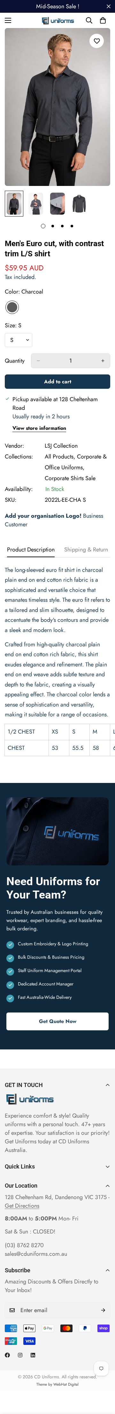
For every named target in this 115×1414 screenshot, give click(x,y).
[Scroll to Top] (103, 1380)
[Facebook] (7, 1355)
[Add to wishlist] (96, 41)
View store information (39, 428)
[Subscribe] (103, 1310)
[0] (103, 20)
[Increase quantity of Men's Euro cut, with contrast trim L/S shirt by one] (103, 361)
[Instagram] (20, 1355)
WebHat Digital (66, 1384)
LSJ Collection (61, 446)
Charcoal (12, 307)
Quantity (15, 361)
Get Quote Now (57, 1021)
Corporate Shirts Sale (70, 478)
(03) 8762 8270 (24, 1245)
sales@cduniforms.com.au (36, 1254)
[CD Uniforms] (57, 20)
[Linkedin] (32, 1355)
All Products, (60, 456)
